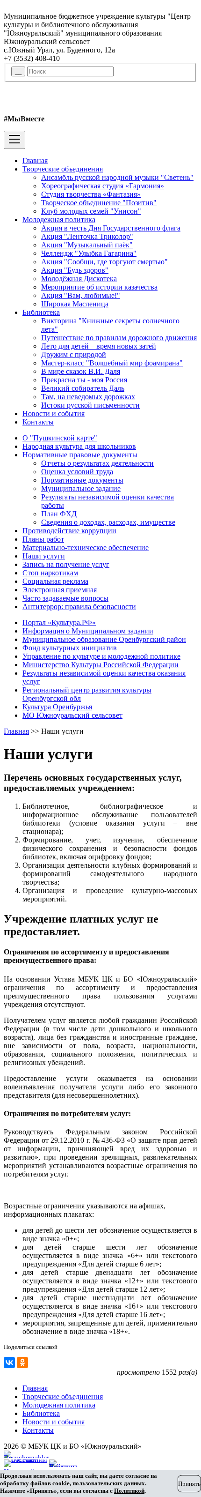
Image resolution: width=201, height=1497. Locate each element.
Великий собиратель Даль (82, 388)
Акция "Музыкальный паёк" (87, 245)
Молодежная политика (58, 219)
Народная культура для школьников (79, 446)
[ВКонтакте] (9, 1362)
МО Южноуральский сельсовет (72, 715)
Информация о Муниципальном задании (87, 631)
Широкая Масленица (74, 304)
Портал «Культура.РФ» (59, 622)
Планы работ (43, 539)
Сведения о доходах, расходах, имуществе (108, 522)
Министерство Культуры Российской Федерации (100, 665)
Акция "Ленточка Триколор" (87, 236)
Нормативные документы (82, 480)
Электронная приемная (59, 590)
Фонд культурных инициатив (69, 648)
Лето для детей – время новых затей (98, 346)
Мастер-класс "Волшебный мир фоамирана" (112, 363)
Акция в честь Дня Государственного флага (110, 228)
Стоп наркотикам (50, 573)
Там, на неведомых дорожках (88, 397)
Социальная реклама (55, 581)
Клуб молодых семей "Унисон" (91, 211)
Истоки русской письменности (90, 405)
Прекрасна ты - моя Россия (84, 380)
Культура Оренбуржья (57, 707)
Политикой (129, 1490)
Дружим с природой (73, 354)
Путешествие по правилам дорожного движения (119, 338)
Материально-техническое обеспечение (85, 547)
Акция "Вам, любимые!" (80, 295)
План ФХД (59, 514)
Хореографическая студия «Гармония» (102, 186)
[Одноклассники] (22, 1362)
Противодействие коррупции (69, 531)
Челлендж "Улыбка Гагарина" (88, 253)
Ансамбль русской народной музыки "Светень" (117, 177)
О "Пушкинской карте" (59, 438)
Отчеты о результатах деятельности (97, 463)
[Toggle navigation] (14, 140)
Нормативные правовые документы (79, 455)
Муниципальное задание (81, 488)
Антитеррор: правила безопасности (79, 607)
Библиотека (41, 312)
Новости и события (53, 413)
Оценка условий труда (77, 472)
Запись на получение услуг (65, 564)
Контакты (38, 422)
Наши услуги (43, 556)
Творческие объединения (62, 169)
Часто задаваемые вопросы (65, 598)
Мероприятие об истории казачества (99, 287)
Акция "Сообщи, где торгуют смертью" (104, 262)
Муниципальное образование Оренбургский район (104, 639)
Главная (35, 160)
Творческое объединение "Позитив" (99, 203)
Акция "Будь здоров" (74, 270)
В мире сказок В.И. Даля (80, 371)
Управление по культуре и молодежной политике (101, 656)
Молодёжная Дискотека (79, 279)
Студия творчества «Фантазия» (91, 194)
